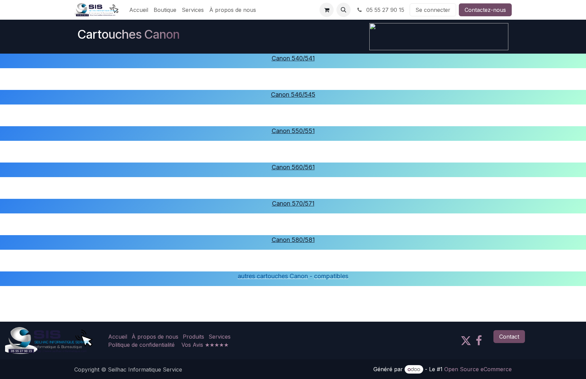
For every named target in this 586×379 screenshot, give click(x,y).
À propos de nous (155, 336)
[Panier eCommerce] (326, 10)
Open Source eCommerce (478, 369)
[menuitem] (138, 10)
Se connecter (432, 9)
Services (220, 336)
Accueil (117, 336)
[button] (343, 10)
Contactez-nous (485, 9)
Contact (509, 336)
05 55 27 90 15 (384, 9)
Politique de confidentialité (141, 344)
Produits (193, 336)
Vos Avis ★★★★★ (205, 344)
